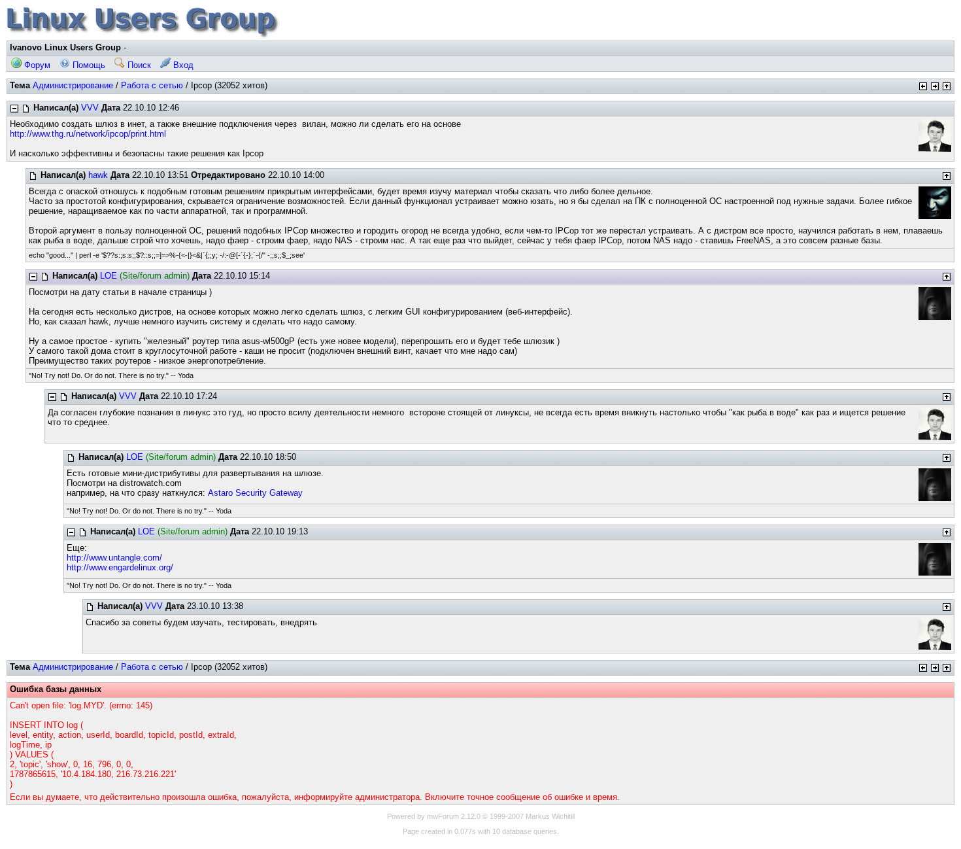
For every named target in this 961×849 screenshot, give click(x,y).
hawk (98, 175)
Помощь (87, 65)
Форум (36, 65)
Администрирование (73, 85)
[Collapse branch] (14, 108)
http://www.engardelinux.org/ (120, 567)
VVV (90, 108)
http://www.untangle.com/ (114, 558)
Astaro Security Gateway (255, 493)
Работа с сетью (152, 85)
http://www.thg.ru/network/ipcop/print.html (88, 134)
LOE (108, 276)
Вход (182, 65)
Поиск (138, 65)
